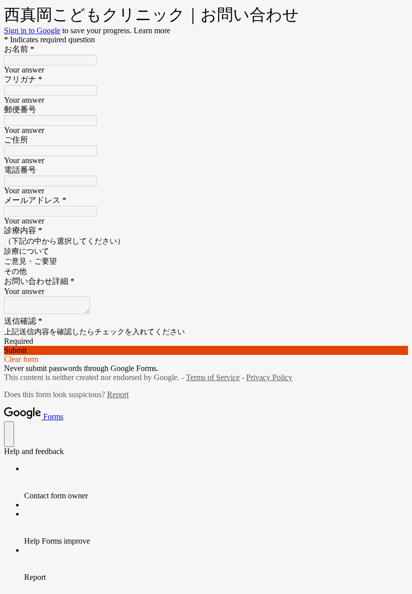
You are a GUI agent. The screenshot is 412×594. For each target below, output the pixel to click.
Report (118, 394)
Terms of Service (213, 377)
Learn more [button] (152, 30)
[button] (206, 350)
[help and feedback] (9, 434)
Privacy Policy (269, 377)
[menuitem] (216, 482)
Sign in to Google (32, 30)
